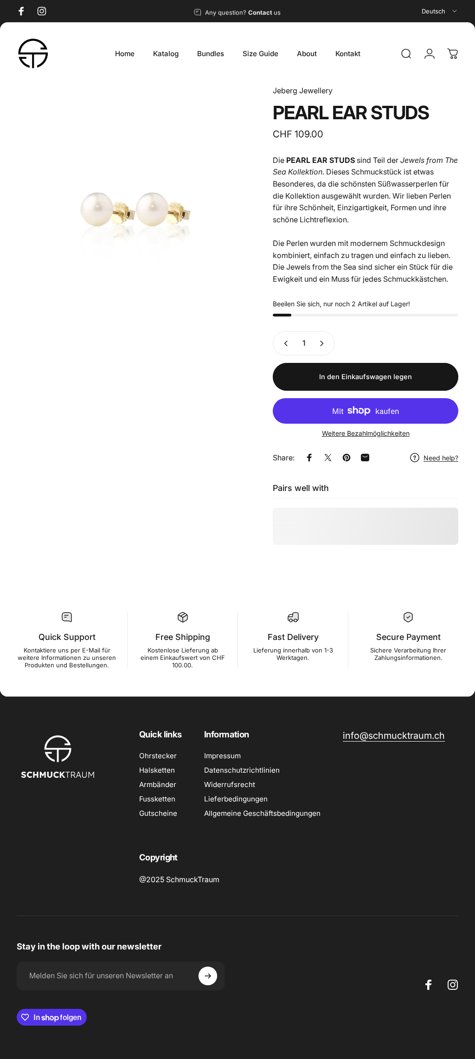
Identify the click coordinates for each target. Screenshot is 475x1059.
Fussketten (157, 798)
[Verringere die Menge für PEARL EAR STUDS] (284, 343)
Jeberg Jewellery (303, 90)
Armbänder (157, 784)
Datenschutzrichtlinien (242, 770)
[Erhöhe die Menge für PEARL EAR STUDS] (323, 343)
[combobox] (440, 11)
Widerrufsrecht (229, 784)
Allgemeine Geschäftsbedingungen (262, 813)
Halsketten (157, 770)
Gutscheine (158, 813)
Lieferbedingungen (236, 798)
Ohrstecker (158, 755)
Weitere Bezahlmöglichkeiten (366, 433)
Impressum (222, 755)
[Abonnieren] (208, 976)
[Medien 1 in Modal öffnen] (135, 204)
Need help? (441, 458)
